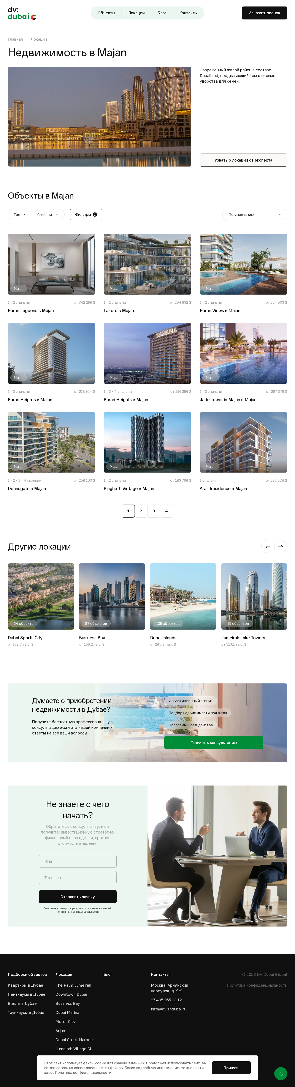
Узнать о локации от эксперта (243, 160)
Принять (231, 1067)
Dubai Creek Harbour (75, 1039)
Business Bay (68, 1003)
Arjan (60, 1030)
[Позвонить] (280, 1073)
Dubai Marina (67, 1012)
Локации (136, 12)
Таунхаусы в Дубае (26, 1012)
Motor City (65, 1021)
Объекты (106, 12)
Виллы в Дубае (22, 1003)
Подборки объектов (27, 974)
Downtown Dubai (71, 994)
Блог (162, 12)
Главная (15, 39)
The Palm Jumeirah (73, 985)
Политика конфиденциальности (257, 985)
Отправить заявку (77, 896)
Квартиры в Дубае (25, 985)
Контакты (188, 12)
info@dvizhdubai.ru (168, 1009)
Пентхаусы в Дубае (26, 994)
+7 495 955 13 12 (166, 999)
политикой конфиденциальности (78, 911)
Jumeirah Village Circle (76, 1048)
